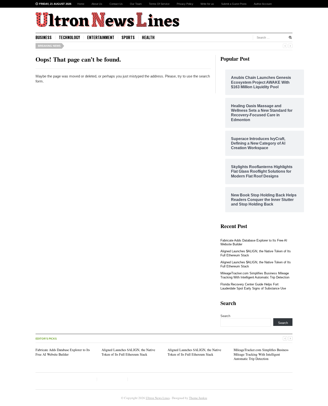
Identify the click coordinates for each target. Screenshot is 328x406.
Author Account (263, 3)
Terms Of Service (159, 3)
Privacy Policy (185, 3)
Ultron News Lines (158, 398)
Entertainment (100, 37)
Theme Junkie (198, 398)
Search (225, 316)
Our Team (136, 3)
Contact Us (116, 3)
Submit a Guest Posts (234, 3)
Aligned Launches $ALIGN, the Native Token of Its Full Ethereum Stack (128, 351)
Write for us (207, 3)
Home (80, 3)
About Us (96, 3)
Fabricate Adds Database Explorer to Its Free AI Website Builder (63, 351)
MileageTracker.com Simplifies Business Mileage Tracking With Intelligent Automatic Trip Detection (254, 275)
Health (148, 37)
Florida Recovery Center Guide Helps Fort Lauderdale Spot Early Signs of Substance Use (253, 286)
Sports (128, 37)
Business (44, 37)
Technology (69, 37)
